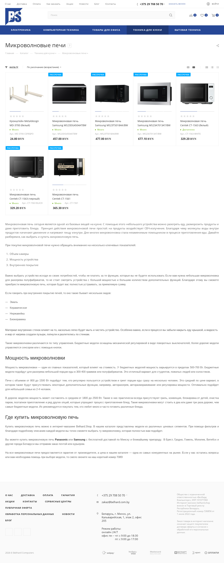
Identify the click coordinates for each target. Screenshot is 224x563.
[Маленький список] (188, 67)
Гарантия (68, 495)
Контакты (30, 501)
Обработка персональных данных (29, 514)
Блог (8, 520)
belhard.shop (203, 502)
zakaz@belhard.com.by (116, 502)
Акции (10, 501)
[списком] (212, 67)
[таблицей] (217, 67)
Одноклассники (27, 532)
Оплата (48, 495)
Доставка (28, 495)
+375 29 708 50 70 (113, 495)
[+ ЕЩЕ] (213, 30)
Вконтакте (9, 532)
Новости (68, 514)
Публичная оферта (18, 507)
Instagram (18, 532)
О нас (9, 495)
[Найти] (170, 15)
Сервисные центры (58, 501)
